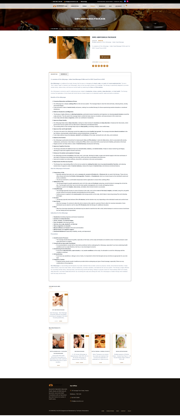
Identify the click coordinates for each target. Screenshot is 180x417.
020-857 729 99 (57, 1)
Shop (64, 28)
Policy (129, 411)
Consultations (110, 411)
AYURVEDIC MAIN (76, 28)
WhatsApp (84, 1)
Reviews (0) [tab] (64, 74)
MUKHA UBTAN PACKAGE (121, 351)
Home (60, 28)
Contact (123, 411)
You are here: (54, 28)
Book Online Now (101, 1)
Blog (121, 1)
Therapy (69, 28)
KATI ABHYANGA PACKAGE (58, 309)
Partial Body (90, 28)
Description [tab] (54, 74)
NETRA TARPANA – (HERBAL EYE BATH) (101, 351)
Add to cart (106, 57)
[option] (73, 47)
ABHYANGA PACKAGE (79, 351)
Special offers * (109, 1)
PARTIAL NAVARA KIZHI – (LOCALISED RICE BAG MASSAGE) (58, 352)
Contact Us (116, 1)
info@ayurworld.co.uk (71, 1)
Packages (84, 28)
